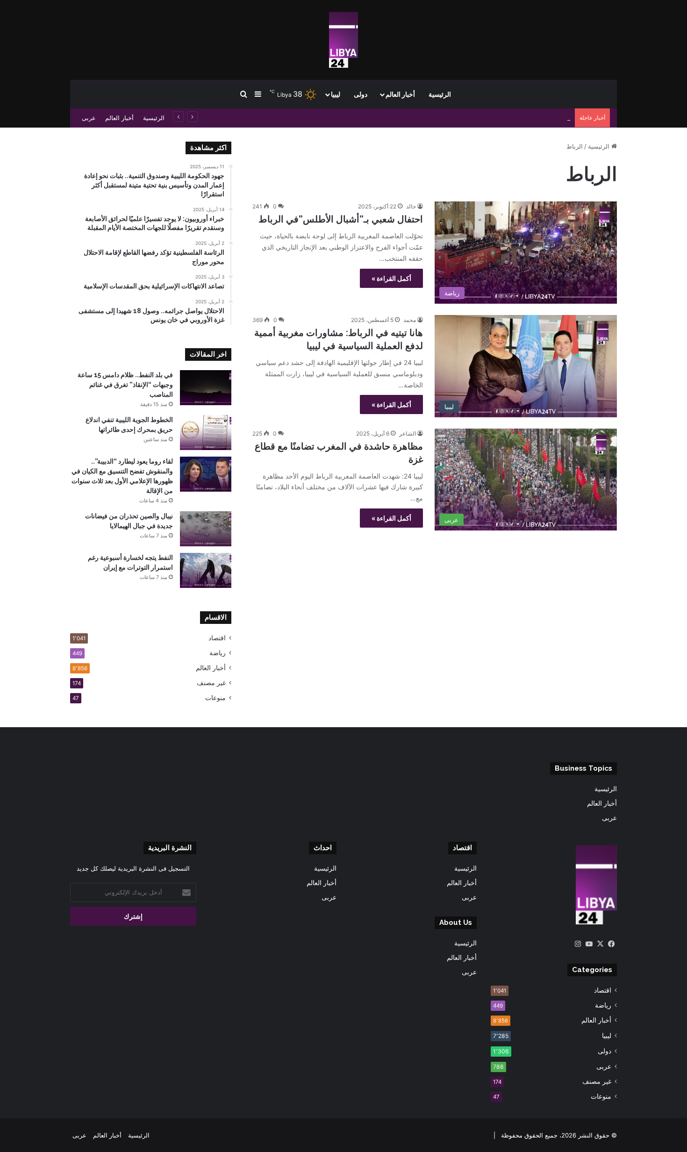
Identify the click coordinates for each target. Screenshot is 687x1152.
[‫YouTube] (588, 944)
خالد (411, 206)
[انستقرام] (577, 944)
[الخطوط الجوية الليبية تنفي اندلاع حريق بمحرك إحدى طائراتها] (205, 432)
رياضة (217, 653)
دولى (360, 94)
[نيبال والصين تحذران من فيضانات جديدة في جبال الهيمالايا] (205, 528)
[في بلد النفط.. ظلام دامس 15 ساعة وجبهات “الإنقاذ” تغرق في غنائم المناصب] (205, 387)
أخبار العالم (400, 94)
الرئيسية (440, 94)
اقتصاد (217, 638)
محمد (409, 319)
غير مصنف (211, 683)
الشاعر (407, 433)
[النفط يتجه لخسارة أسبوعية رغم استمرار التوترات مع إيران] (205, 570)
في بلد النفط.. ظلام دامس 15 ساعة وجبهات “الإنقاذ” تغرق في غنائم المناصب (125, 384)
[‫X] (600, 944)
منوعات (215, 697)
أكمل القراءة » (391, 278)
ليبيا (335, 94)
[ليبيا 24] (343, 40)
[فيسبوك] (611, 944)
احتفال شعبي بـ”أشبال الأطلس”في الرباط (340, 219)
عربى (89, 118)
